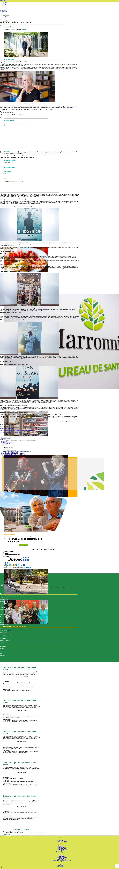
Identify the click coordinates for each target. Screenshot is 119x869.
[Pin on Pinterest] (11, 435)
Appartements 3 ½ (62, 843)
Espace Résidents (61, 866)
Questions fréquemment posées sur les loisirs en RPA (14, 454)
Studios (1, 595)
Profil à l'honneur (6, 443)
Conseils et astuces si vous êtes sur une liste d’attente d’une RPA (16, 451)
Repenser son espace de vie (6, 428)
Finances (4, 441)
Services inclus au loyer (4, 619)
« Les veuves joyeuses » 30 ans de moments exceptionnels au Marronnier (16, 430)
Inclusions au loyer (62, 855)
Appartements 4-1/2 (4, 601)
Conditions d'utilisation (15, 836)
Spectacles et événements (5, 628)
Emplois (4, 6)
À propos (4, 3)
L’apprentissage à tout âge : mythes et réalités (10, 437)
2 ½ (6, 17)
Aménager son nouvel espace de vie (10, 452)
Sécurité (62, 850)
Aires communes (3, 605)
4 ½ (6, 20)
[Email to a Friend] (8, 435)
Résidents (4, 2)
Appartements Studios (62, 841)
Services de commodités (5, 620)
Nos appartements (61, 840)
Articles (1, 650)
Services (61, 854)
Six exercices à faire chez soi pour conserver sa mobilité (12, 432)
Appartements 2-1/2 (4, 597)
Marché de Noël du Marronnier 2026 (10, 453)
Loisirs (1, 19)
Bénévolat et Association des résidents (7, 635)
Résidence (4, 19)
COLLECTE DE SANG (7, 456)
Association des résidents (5, 640)
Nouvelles (4, 4)
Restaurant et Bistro (62, 857)
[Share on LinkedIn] (13, 435)
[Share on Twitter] (6, 435)
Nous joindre (5, 7)
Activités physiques (3, 632)
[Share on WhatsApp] (1, 435)
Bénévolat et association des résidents (15, 626)
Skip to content (3, 0)
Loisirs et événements (7, 442)
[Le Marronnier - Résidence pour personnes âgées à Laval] (3, 11)
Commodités (62, 856)
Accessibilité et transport (5, 612)
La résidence (61, 846)
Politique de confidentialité (26, 836)
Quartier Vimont (3, 614)
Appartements (5, 15)
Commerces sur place (4, 609)
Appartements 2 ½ (62, 842)
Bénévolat (2, 642)
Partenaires (2, 653)
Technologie (5, 447)
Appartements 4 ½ (62, 845)
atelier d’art (69, 107)
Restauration (2, 622)
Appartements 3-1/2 (4, 599)
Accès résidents (3, 643)
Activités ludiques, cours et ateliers (14, 595)
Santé (3, 445)
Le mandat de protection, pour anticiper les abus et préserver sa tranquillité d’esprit (18, 435)
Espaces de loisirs (3, 607)
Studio (6, 16)
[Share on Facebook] (3, 435)
